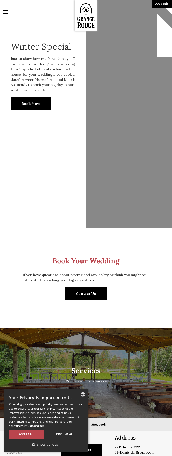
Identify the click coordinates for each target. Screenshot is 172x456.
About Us (14, 452)
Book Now (31, 103)
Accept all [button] (26, 434)
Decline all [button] (65, 434)
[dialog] (46, 420)
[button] (46, 444)
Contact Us (86, 293)
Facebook (98, 424)
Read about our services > (86, 374)
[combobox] (83, 394)
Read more (37, 426)
